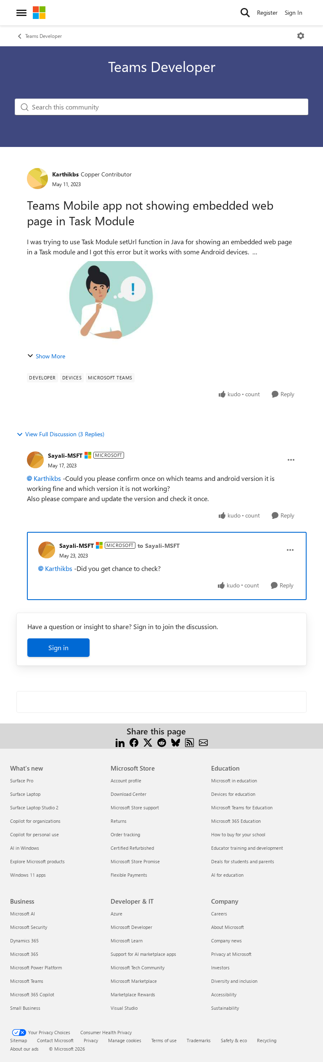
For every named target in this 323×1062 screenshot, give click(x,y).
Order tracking (125, 834)
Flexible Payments (129, 875)
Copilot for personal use (34, 834)
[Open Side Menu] (21, 12)
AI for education (227, 875)
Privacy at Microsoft (231, 954)
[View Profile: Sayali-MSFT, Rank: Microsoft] (35, 459)
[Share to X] (147, 741)
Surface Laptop (25, 794)
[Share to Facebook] (134, 741)
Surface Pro (21, 780)
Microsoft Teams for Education (242, 807)
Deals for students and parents (242, 861)
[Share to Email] (203, 741)
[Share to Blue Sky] (175, 741)
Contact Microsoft (55, 1040)
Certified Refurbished (132, 848)
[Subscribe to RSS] (189, 741)
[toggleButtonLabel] (301, 36)
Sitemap (18, 1040)
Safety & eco (234, 1040)
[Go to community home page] (39, 12)
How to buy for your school (238, 834)
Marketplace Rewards (133, 994)
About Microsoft (227, 927)
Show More (50, 356)
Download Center (128, 794)
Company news (226, 940)
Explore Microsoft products (37, 861)
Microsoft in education (234, 780)
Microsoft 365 (24, 954)
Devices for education (233, 794)
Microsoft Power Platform (36, 967)
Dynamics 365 (24, 940)
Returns (119, 821)
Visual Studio (124, 1008)
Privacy (91, 1040)
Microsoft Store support (135, 807)
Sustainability (225, 1008)
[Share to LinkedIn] (120, 741)
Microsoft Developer (131, 927)
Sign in (58, 647)
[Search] (245, 13)
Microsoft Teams (26, 981)
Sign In (293, 12)
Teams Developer (43, 35)
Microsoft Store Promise (135, 861)
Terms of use (164, 1040)
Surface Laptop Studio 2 (34, 807)
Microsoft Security (28, 927)
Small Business (25, 1008)
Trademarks (199, 1040)
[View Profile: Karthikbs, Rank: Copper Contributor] (37, 178)
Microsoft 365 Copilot (32, 994)
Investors (220, 967)
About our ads (24, 1049)
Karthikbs (65, 174)
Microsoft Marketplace (134, 981)
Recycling (266, 1040)
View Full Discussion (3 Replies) (64, 434)
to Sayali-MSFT (159, 546)
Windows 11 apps (28, 875)
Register (267, 12)
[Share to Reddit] (161, 741)
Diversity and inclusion (234, 981)
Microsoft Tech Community (137, 967)
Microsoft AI (22, 913)
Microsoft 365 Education (236, 821)
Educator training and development (247, 848)
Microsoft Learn (127, 940)
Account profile (126, 780)
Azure (116, 913)
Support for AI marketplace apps (143, 954)
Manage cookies (124, 1040)
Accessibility (223, 994)
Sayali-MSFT (65, 455)
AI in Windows (24, 848)
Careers (219, 913)
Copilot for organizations (35, 821)
